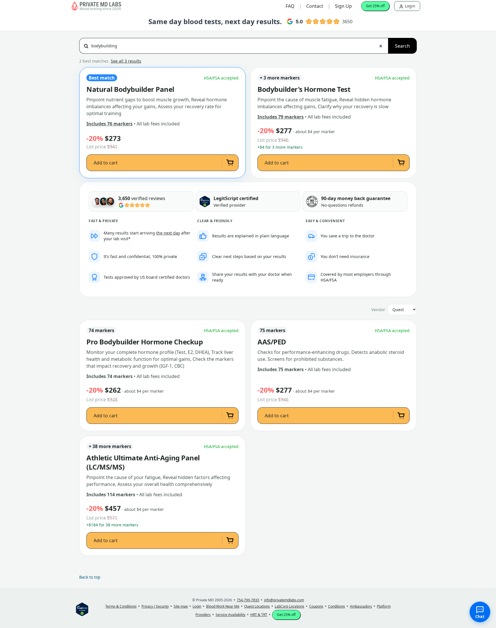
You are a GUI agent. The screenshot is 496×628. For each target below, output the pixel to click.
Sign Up (343, 6)
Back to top (89, 577)
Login (409, 6)
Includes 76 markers (109, 124)
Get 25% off (375, 5)
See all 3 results (126, 61)
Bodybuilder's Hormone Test (303, 89)
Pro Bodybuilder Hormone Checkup (144, 341)
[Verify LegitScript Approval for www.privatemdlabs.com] (204, 201)
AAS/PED (271, 341)
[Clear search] (380, 46)
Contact (314, 6)
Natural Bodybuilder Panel (130, 89)
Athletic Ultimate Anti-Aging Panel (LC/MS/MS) (143, 462)
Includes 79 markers (280, 117)
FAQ (290, 6)
